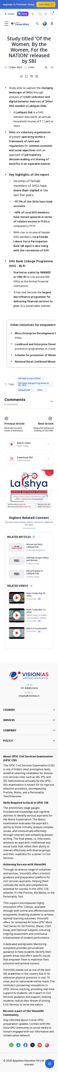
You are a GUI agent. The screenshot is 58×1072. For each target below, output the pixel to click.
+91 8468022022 (29, 688)
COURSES (29, 710)
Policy (29, 740)
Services (29, 720)
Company (29, 730)
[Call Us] (40, 13)
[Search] (37, 24)
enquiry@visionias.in (29, 695)
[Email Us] (46, 14)
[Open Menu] (49, 1063)
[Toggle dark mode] (32, 13)
